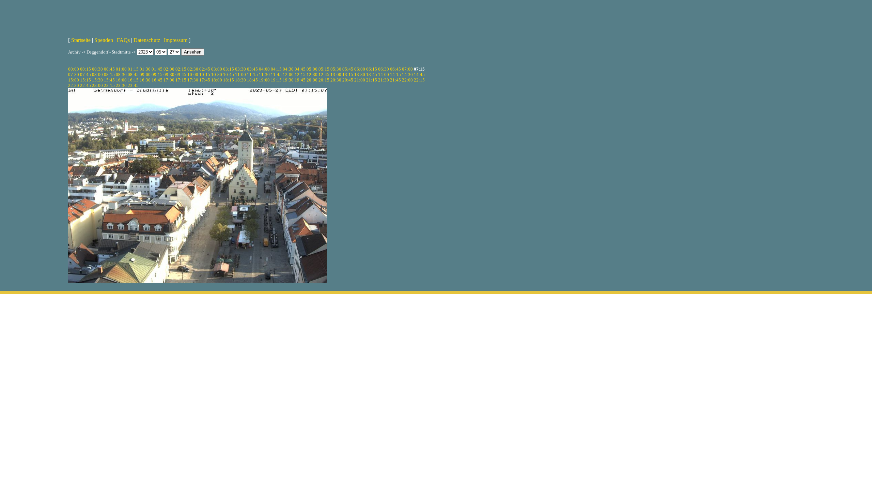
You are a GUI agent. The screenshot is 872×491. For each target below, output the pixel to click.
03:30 (240, 69)
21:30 (383, 80)
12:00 (288, 74)
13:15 (347, 74)
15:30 (97, 80)
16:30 (145, 80)
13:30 (359, 74)
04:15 (276, 69)
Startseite (81, 40)
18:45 (252, 80)
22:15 (419, 80)
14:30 (407, 74)
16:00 (121, 80)
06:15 (371, 69)
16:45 (157, 80)
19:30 (288, 80)
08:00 (97, 74)
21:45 (395, 80)
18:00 (216, 80)
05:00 (312, 69)
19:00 (264, 80)
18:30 (240, 80)
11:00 (240, 74)
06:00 (359, 69)
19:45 (300, 80)
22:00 (407, 80)
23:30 (121, 85)
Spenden (103, 40)
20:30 (335, 80)
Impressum (175, 40)
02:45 (204, 69)
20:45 (347, 80)
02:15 (180, 69)
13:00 (335, 74)
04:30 (288, 69)
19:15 (276, 80)
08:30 (121, 74)
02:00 (169, 69)
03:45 (252, 69)
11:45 (276, 74)
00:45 (109, 69)
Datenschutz (147, 40)
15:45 (109, 80)
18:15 (228, 80)
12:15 (300, 74)
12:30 (312, 74)
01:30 (145, 69)
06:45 (395, 69)
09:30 (169, 74)
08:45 (133, 74)
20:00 (312, 80)
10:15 (204, 74)
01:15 (133, 69)
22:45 (85, 85)
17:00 (169, 80)
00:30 (97, 69)
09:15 (157, 74)
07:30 (73, 74)
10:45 (228, 74)
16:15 (133, 80)
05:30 (335, 69)
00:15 (85, 69)
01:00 (121, 69)
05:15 (323, 69)
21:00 (359, 80)
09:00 (145, 74)
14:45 (419, 74)
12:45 (323, 74)
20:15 (323, 80)
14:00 (383, 74)
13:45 (371, 74)
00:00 (73, 69)
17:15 (180, 80)
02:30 (192, 69)
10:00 (192, 74)
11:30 (264, 74)
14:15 (395, 74)
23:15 (109, 85)
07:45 (85, 74)
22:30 (73, 85)
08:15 (109, 74)
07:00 (407, 69)
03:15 (228, 69)
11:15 (252, 74)
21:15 (371, 80)
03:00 (216, 69)
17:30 (192, 80)
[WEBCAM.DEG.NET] (436, 16)
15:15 (85, 80)
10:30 (216, 74)
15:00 (73, 80)
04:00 (264, 69)
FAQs (123, 40)
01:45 (157, 69)
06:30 (383, 69)
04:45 (300, 69)
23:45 (133, 85)
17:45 (204, 80)
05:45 (347, 69)
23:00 (97, 85)
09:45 (180, 74)
